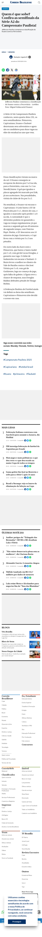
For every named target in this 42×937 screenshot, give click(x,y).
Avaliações (5, 846)
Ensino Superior (26, 702)
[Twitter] (12, 71)
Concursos (27, 744)
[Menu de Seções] (3, 2)
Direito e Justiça (7, 732)
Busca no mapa (26, 779)
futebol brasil (26, 366)
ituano (8, 373)
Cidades (4, 705)
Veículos (4, 785)
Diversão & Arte (7, 724)
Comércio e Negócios (8, 801)
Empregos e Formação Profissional (8, 790)
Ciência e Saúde (6, 736)
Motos (4, 854)
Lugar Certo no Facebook (29, 805)
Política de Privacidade (9, 759)
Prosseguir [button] (16, 921)
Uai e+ (24, 883)
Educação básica (27, 699)
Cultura (24, 722)
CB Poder (25, 845)
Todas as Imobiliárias (28, 809)
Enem (23, 714)
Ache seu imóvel (27, 771)
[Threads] (39, 912)
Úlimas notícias (26, 786)
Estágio (24, 710)
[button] (27, 916)
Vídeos (4, 850)
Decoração (25, 798)
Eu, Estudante (29, 696)
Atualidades (25, 863)
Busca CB (5, 819)
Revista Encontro (30, 852)
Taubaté (32, 373)
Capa (3, 701)
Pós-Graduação (26, 737)
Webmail (4, 771)
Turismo (4, 751)
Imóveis (4, 781)
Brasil (3, 713)
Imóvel (25, 768)
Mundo (4, 720)
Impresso (6, 805)
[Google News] (16, 71)
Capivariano (11, 366)
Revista (24, 859)
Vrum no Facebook (7, 858)
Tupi (23, 887)
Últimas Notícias (27, 718)
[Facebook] (7, 71)
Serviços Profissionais (8, 797)
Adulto (4, 793)
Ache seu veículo (7, 835)
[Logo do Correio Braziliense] (21, 2)
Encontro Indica (26, 867)
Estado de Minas (27, 875)
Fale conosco (26, 741)
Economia (5, 716)
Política (4, 709)
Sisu (23, 729)
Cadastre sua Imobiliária (29, 813)
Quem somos (6, 755)
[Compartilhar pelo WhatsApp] (30, 441)
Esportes (11, 52)
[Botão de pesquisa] (39, 2)
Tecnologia (5, 747)
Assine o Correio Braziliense (10, 827)
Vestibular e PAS (27, 725)
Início (4, 52)
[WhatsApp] (3, 71)
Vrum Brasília (26, 849)
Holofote (4, 743)
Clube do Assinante (8, 823)
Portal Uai (25, 879)
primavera (19, 373)
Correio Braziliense (7, 697)
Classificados (8, 775)
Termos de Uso (6, 763)
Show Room (25, 794)
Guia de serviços (27, 790)
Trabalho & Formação (28, 706)
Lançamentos (26, 782)
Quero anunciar (6, 777)
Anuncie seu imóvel (28, 775)
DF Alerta (25, 837)
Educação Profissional (28, 733)
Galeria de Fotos (27, 802)
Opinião (4, 739)
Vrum (4, 832)
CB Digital (5, 815)
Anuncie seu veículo (8, 839)
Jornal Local (25, 841)
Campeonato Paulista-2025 (18, 359)
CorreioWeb (8, 768)
